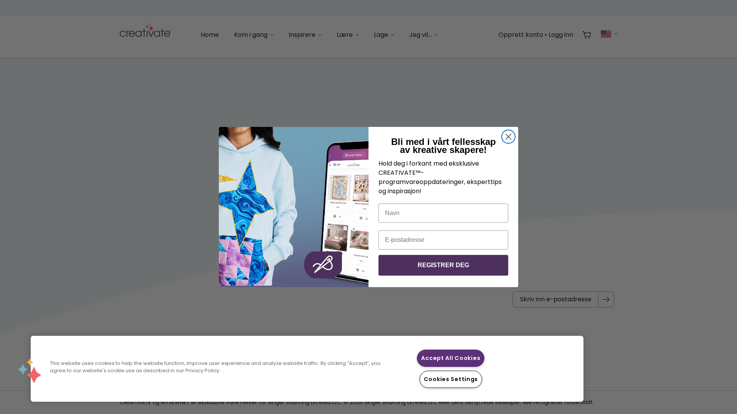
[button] (29, 370)
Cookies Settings (451, 379)
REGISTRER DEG (443, 265)
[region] (307, 369)
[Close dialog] (508, 136)
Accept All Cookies (450, 358)
